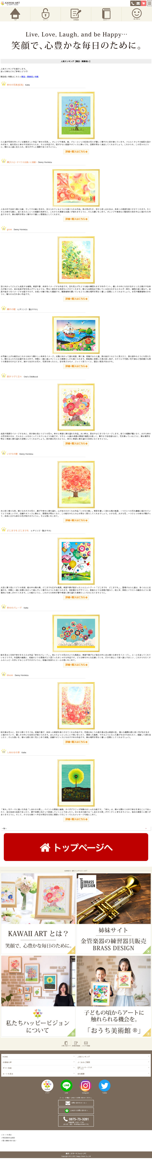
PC (85, 1153)
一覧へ (4, 828)
